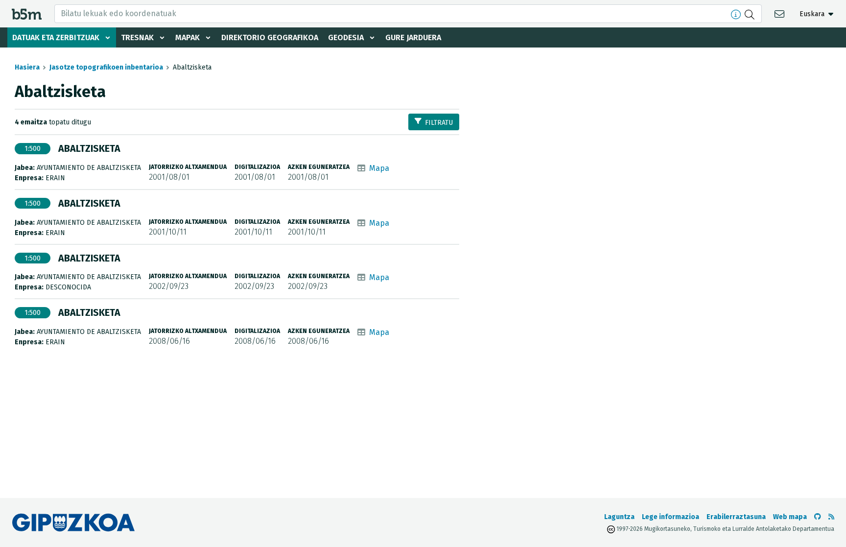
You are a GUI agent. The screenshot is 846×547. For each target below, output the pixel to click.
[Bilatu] (751, 13)
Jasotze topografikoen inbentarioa (106, 67)
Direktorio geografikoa (269, 37)
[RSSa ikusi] (831, 517)
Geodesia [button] (346, 37)
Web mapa (790, 517)
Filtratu (439, 123)
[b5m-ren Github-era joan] (817, 517)
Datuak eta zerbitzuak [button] (55, 37)
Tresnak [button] (137, 37)
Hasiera (27, 67)
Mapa (379, 168)
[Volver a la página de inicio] (27, 13)
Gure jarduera (413, 37)
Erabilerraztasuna (736, 517)
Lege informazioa (670, 517)
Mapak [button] (187, 37)
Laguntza (619, 517)
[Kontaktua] (781, 13)
